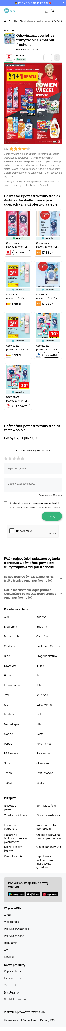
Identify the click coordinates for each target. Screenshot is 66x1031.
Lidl (38, 714)
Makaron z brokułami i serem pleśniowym (15, 838)
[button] (33, 578)
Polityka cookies (14, 936)
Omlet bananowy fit (48, 847)
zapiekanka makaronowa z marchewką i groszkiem (45, 862)
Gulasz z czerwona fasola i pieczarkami (48, 836)
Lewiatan (10, 714)
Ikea (39, 675)
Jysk (6, 695)
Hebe (7, 675)
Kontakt (9, 957)
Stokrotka (42, 763)
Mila (39, 724)
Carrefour (42, 636)
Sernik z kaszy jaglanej (13, 848)
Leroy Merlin (44, 705)
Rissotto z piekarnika (10, 807)
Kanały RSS (47, 1020)
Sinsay (8, 763)
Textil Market (44, 773)
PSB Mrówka (12, 753)
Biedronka (10, 626)
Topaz (8, 783)
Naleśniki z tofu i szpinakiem (46, 826)
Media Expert (12, 724)
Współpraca (11, 922)
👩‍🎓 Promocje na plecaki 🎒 (33, 3)
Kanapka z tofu (13, 856)
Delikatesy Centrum (49, 646)
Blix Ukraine (11, 992)
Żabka (40, 783)
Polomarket (43, 744)
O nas (7, 915)
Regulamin (10, 943)
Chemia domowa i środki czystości (36, 21)
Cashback (10, 985)
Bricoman (42, 626)
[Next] (63, 3)
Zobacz (21, 252)
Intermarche (12, 685)
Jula (39, 685)
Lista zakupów (12, 978)
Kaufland (42, 695)
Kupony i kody (12, 971)
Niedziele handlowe (16, 999)
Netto (39, 734)
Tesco (8, 773)
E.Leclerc (10, 665)
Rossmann (43, 753)
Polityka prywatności (17, 929)
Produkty (13, 21)
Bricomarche (12, 636)
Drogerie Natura (46, 656)
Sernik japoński (46, 805)
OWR (7, 950)
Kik (6, 705)
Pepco (8, 744)
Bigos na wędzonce (48, 815)
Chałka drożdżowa (15, 815)
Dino (7, 656)
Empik (40, 665)
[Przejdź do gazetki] (57, 57)
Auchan (41, 617)
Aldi (6, 617)
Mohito (8, 734)
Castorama (11, 646)
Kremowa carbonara (10, 826)
